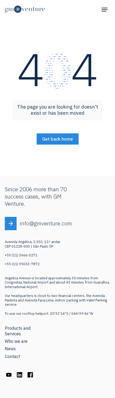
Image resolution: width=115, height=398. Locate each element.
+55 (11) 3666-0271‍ (21, 255)
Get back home (57, 139)
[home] (25, 9)
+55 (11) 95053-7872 (22, 264)
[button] (104, 9)
